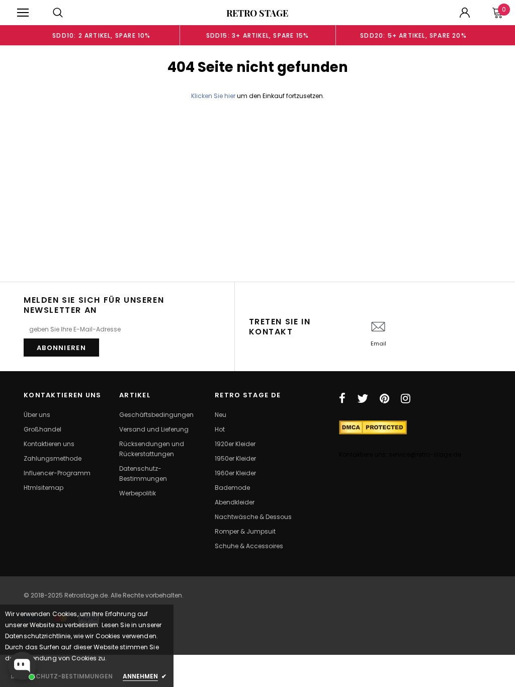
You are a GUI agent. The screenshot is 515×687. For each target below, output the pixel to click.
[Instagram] (405, 398)
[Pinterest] (384, 398)
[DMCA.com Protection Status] (373, 426)
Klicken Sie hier (214, 96)
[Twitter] (362, 398)
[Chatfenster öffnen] (22, 666)
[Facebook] (342, 398)
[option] (102, 35)
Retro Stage (257, 13)
